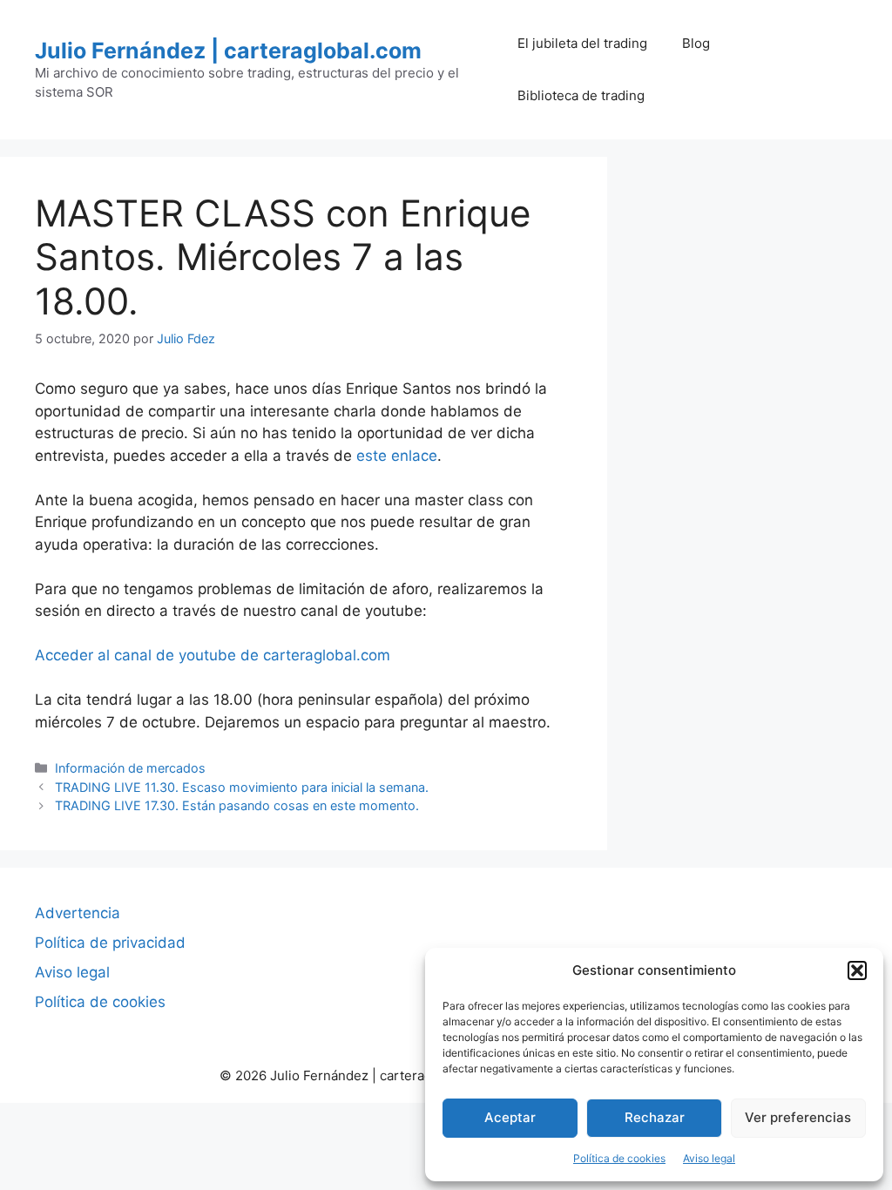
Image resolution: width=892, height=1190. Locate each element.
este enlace (396, 455)
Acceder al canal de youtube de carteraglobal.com (212, 655)
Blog (696, 43)
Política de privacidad (110, 942)
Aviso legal (709, 1158)
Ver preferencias (798, 1117)
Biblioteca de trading (581, 95)
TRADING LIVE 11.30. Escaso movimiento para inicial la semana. (242, 787)
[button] (857, 970)
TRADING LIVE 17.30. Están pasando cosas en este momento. (237, 805)
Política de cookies (619, 1158)
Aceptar (510, 1117)
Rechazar (655, 1117)
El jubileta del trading (582, 43)
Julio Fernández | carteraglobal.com (228, 50)
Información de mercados (130, 768)
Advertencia (77, 913)
